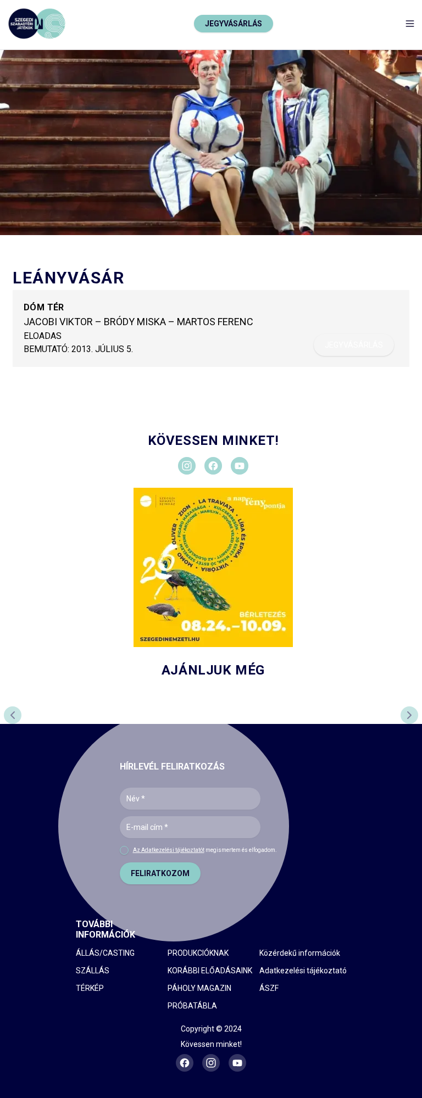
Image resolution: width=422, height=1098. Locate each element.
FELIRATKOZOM (160, 873)
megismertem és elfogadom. (205, 850)
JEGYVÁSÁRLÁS (233, 23)
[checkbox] (124, 850)
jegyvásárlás (354, 345)
